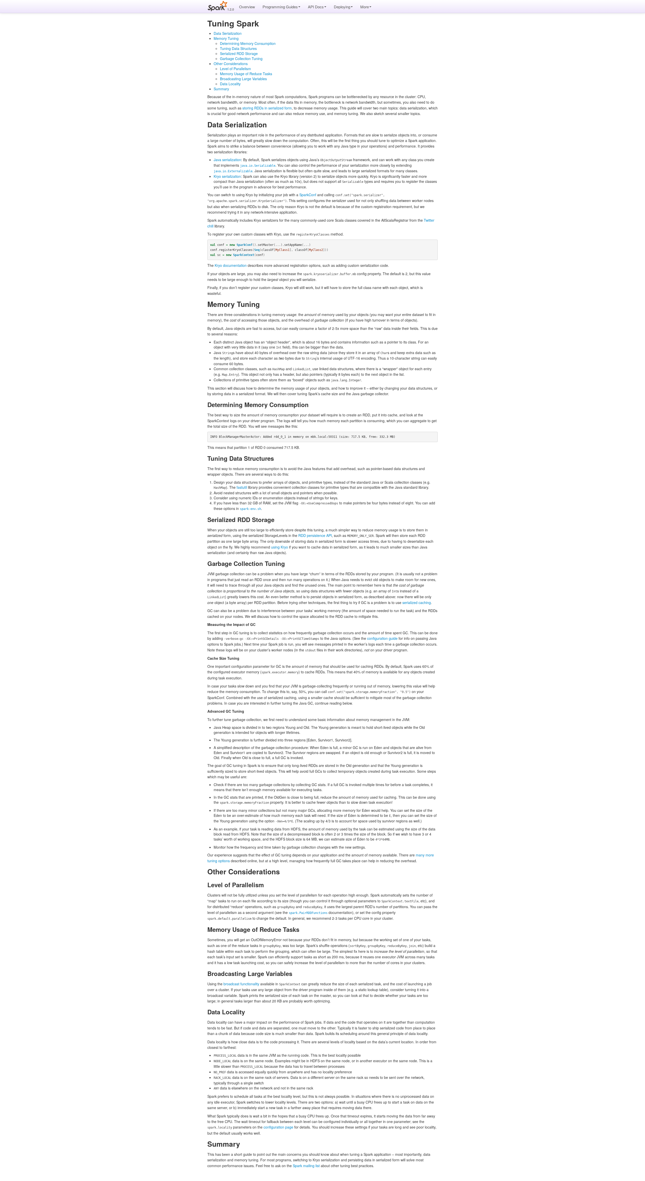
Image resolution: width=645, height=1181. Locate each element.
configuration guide (382, 638)
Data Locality (230, 83)
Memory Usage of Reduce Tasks (246, 73)
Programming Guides (280, 6)
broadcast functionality (241, 983)
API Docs (316, 6)
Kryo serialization (227, 176)
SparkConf (307, 194)
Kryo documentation (231, 265)
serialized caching (416, 602)
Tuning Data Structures (238, 48)
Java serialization (227, 159)
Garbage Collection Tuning (241, 58)
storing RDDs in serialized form (267, 107)
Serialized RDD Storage (239, 53)
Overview (247, 6)
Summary (221, 88)
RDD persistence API (315, 535)
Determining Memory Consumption (248, 43)
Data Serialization (228, 33)
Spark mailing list (306, 1165)
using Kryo (279, 547)
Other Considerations (231, 63)
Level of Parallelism (235, 68)
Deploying (342, 6)
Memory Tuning (226, 38)
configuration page (278, 1127)
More (364, 6)
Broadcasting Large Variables (243, 78)
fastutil (242, 487)
